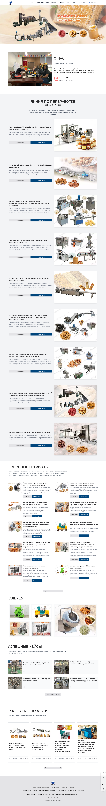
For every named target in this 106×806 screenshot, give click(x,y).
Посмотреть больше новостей (53, 768)
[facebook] (51, 797)
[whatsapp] (57, 797)
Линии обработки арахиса (42, 2)
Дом (32, 2)
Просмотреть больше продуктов (53, 591)
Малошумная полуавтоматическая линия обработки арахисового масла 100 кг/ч (28, 241)
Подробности (27, 496)
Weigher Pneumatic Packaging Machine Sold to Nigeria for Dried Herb (82, 664)
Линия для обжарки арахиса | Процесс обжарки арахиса (29, 432)
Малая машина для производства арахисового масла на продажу (35, 484)
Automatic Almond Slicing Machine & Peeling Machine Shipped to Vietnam (83, 680)
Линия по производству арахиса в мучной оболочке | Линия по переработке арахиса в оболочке (28, 355)
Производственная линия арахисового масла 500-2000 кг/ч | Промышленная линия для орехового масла (30, 394)
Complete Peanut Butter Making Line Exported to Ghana (36, 680)
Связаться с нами (81, 2)
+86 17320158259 (66, 80)
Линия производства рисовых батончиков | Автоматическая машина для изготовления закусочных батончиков (29, 203)
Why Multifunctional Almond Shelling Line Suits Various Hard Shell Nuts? (17, 746)
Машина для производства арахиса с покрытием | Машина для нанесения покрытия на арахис (36, 524)
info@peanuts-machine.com (58, 790)
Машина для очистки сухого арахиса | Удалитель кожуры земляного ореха (83, 504)
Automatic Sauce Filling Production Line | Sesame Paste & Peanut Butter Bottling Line (30, 128)
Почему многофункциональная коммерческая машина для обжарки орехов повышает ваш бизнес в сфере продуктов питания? (86, 746)
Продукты (53, 2)
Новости (62, 2)
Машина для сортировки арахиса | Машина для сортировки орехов (82, 484)
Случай (68, 2)
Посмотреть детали (19, 142)
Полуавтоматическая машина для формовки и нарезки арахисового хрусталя (29, 279)
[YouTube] (48, 797)
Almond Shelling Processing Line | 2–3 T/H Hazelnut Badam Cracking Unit (30, 166)
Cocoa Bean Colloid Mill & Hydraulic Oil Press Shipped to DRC (36, 664)
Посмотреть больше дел (53, 694)
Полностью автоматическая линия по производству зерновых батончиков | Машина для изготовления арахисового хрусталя (28, 317)
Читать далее (24, 759)
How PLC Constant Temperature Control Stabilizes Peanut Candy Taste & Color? (41, 746)
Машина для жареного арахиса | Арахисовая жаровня (34, 567)
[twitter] (54, 797)
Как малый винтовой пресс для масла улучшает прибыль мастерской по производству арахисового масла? (62, 746)
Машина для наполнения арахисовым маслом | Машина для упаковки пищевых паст (36, 545)
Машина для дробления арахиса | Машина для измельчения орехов (35, 504)
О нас (73, 2)
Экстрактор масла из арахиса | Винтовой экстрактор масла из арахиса (84, 523)
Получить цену (41, 142)
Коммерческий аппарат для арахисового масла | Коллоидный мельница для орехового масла (82, 545)
